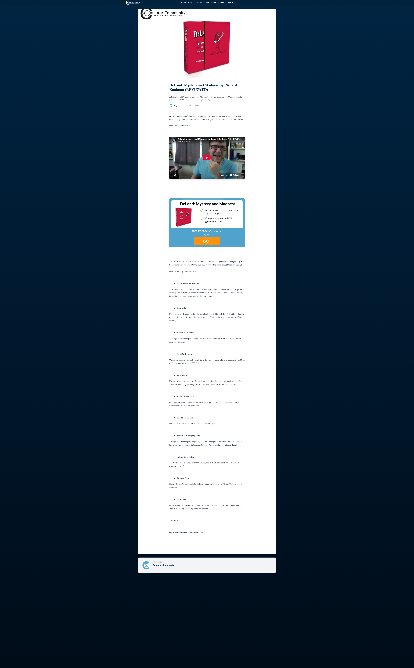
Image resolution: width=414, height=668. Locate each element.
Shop (213, 2)
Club (207, 2)
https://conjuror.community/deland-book (186, 532)
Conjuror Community (163, 565)
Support (221, 2)
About (183, 2)
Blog (190, 2)
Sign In (230, 2)
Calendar (198, 2)
